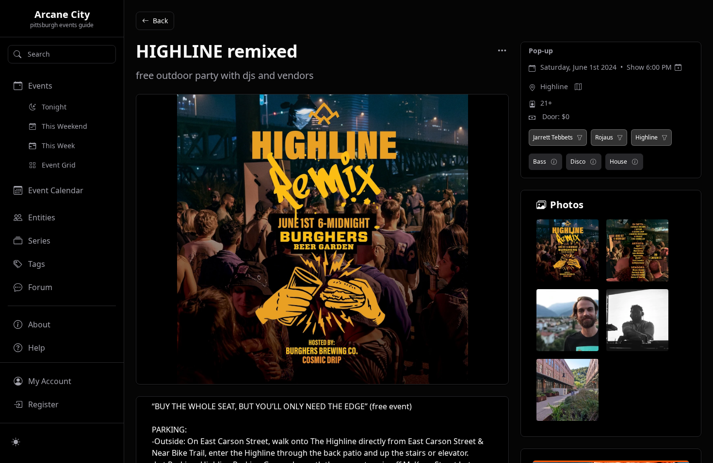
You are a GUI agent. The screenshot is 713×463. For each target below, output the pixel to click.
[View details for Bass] (554, 162)
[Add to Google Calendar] (678, 67)
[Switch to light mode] (16, 441)
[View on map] (578, 86)
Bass (539, 161)
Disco (577, 161)
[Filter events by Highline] (664, 137)
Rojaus (604, 137)
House (618, 161)
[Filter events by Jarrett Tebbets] (579, 137)
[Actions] (502, 50)
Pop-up (541, 50)
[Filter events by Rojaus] (620, 137)
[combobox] (62, 54)
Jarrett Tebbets (553, 137)
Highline (554, 86)
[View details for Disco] (593, 162)
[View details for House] (635, 162)
